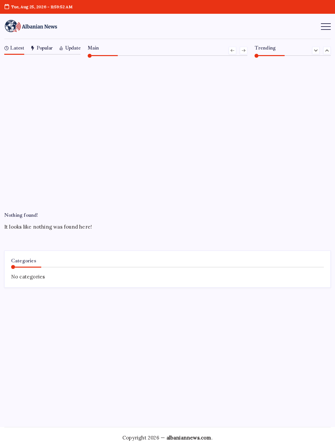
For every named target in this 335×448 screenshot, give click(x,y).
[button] (232, 50)
